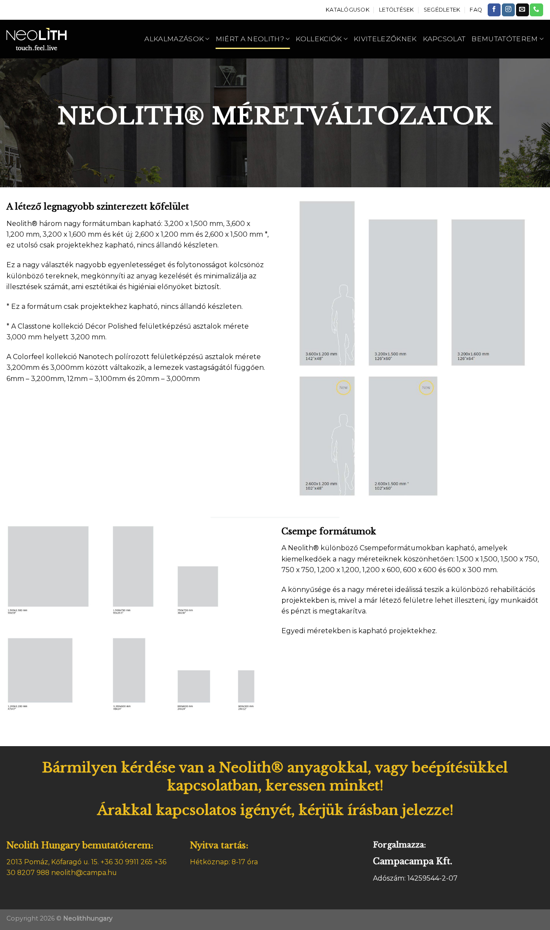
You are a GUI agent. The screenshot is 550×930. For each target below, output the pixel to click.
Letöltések (396, 9)
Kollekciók (319, 39)
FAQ (476, 9)
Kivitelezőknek (385, 39)
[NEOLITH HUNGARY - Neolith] (48, 39)
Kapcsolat (444, 39)
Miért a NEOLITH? (250, 39)
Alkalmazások (174, 39)
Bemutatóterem (504, 39)
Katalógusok (348, 9)
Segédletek (442, 9)
